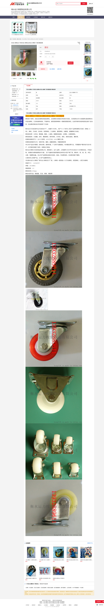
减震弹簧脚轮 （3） (16, 90)
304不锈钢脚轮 (75, 587)
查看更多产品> (90, 543)
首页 (11, 39)
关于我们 (27, 605)
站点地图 (46, 605)
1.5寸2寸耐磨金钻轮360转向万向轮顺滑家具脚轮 (20, 34)
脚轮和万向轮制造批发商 (57, 600)
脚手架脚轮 (63, 587)
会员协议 (58, 605)
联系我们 (33, 605)
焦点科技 (53, 606)
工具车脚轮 (69, 587)
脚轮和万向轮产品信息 (46, 600)
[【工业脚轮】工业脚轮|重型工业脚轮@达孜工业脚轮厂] (88, 48)
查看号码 (70, 63)
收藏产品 (14, 78)
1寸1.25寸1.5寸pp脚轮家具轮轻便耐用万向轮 (33, 34)
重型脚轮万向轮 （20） (16, 89)
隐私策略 (52, 605)
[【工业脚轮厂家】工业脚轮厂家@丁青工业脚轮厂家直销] (88, 60)
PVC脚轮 (81, 587)
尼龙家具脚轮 (44, 587)
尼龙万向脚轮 (37, 587)
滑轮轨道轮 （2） (15, 96)
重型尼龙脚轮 (50, 587)
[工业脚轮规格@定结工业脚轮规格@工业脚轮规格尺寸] (88, 72)
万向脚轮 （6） (15, 92)
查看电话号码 (15, 105)
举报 (21, 78)
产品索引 (13, 128)
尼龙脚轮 (31, 587)
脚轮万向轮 (19, 39)
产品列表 (14, 39)
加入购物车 (52, 69)
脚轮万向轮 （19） (15, 94)
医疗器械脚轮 (57, 587)
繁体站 (70, 605)
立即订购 (59, 69)
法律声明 (64, 605)
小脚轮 (26, 587)
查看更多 (16, 114)
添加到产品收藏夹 (14, 130)
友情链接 (76, 605)
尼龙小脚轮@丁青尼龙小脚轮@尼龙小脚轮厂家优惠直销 (53, 601)
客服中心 (39, 605)
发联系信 (43, 69)
